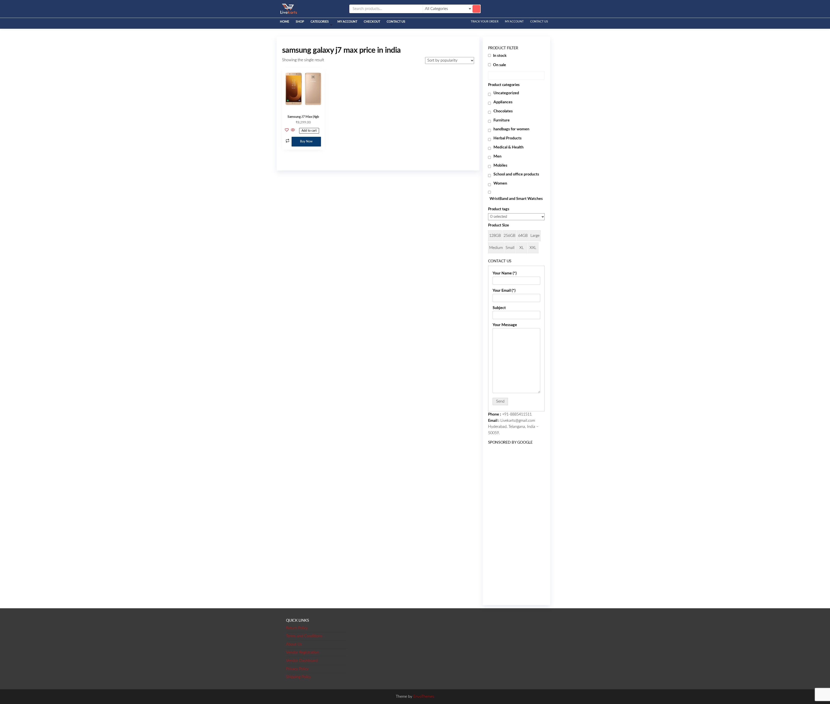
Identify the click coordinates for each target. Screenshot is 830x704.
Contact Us (396, 21)
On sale (499, 65)
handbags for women (511, 129)
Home (284, 21)
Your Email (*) (504, 291)
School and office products (516, 174)
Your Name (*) (505, 273)
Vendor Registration (302, 653)
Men (497, 156)
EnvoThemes (423, 697)
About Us (294, 644)
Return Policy (297, 628)
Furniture (501, 120)
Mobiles (500, 165)
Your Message (505, 325)
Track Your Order (484, 21)
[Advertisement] (516, 524)
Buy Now (306, 141)
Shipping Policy (298, 677)
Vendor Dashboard (302, 661)
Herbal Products (507, 138)
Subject (499, 308)
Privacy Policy (297, 669)
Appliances (502, 102)
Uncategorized (506, 93)
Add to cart (309, 130)
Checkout (372, 21)
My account (347, 21)
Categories (320, 21)
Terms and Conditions (304, 636)
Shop (300, 21)
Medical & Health (508, 147)
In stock (500, 56)
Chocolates (503, 111)
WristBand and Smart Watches (516, 199)
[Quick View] (293, 130)
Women (500, 183)
